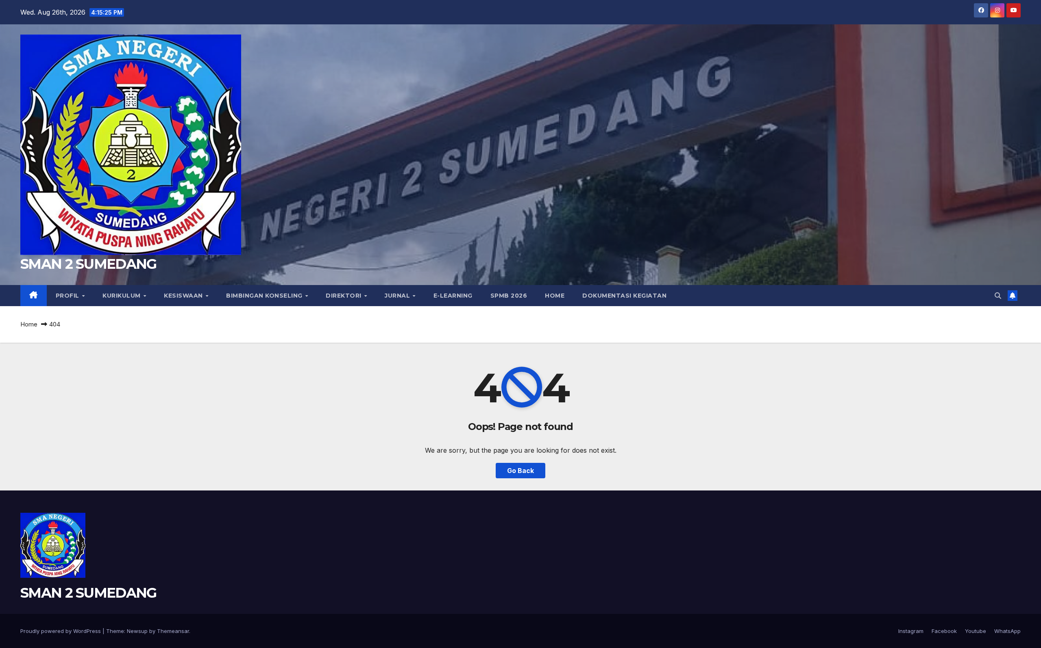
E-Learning (453, 295)
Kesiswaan (184, 295)
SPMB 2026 (508, 295)
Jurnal (398, 295)
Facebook (944, 631)
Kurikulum (122, 295)
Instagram (910, 631)
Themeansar (173, 631)
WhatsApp (1007, 631)
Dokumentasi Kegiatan (624, 295)
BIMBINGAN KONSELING (265, 295)
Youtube (975, 631)
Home (554, 295)
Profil (68, 295)
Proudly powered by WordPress (61, 631)
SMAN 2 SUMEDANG (88, 263)
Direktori (344, 295)
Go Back (520, 471)
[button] (998, 296)
